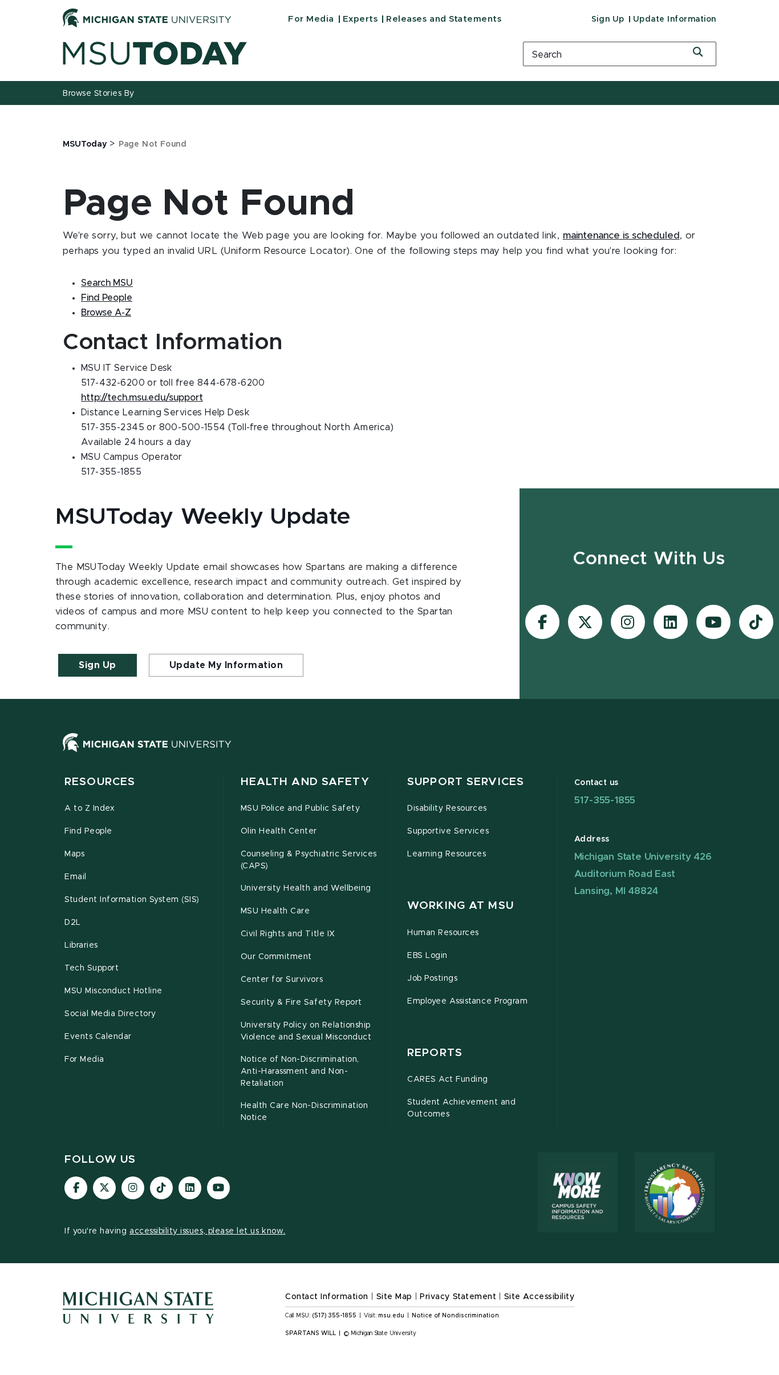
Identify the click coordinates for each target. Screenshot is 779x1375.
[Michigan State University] (147, 17)
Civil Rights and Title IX (288, 934)
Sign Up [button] (97, 665)
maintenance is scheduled (621, 235)
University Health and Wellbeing (306, 888)
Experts (360, 19)
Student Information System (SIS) (132, 900)
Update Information (674, 19)
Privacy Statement (458, 1297)
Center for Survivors (282, 980)
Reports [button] (434, 1053)
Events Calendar (98, 1037)
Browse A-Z (106, 312)
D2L (72, 923)
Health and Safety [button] (305, 782)
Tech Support (91, 968)
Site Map (394, 1297)
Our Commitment (276, 957)
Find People (106, 297)
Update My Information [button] (226, 665)
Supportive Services (448, 831)
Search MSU (107, 283)
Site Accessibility (539, 1297)
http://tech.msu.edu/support (142, 397)
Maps (74, 854)
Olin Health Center (279, 831)
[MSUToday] (278, 53)
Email (75, 877)
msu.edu (391, 1316)
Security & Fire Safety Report (301, 1002)
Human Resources (443, 933)
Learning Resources (446, 854)
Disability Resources (447, 808)
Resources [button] (99, 782)
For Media (311, 19)
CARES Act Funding (447, 1079)
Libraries (81, 945)
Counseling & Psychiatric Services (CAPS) (309, 860)
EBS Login (427, 956)
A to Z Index (89, 808)
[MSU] (389, 754)
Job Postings (432, 978)
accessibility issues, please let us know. (207, 1231)
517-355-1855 (605, 800)
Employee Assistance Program (467, 1001)
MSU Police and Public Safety (300, 808)
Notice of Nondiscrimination (455, 1316)
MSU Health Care (275, 911)
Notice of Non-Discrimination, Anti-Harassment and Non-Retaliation (300, 1071)
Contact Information (326, 1297)
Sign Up (607, 19)
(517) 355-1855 (334, 1316)
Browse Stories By (99, 94)
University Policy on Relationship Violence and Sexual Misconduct (306, 1031)
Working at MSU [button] (460, 905)
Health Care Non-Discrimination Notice (304, 1112)
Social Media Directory (110, 1014)
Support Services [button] (465, 782)
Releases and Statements (443, 19)
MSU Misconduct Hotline (113, 991)
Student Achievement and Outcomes (461, 1108)
